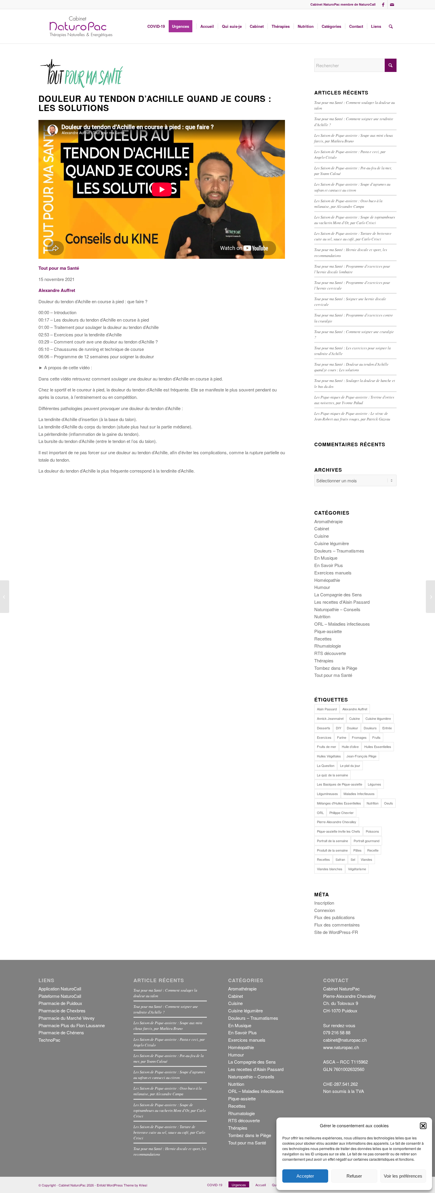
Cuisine (321, 536)
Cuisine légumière (331, 543)
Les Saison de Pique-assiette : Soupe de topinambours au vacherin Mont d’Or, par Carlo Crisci (169, 1110)
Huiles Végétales (329, 756)
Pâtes (357, 850)
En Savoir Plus (328, 565)
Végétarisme (357, 868)
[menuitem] (156, 26)
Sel (353, 859)
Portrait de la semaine (332, 840)
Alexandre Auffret (354, 709)
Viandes (366, 859)
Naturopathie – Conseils (337, 609)
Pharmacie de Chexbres (62, 1010)
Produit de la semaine (332, 850)
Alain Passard (327, 709)
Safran (340, 859)
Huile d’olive (350, 746)
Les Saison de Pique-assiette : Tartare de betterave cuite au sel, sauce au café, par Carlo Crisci (169, 1132)
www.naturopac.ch (341, 1047)
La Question (325, 765)
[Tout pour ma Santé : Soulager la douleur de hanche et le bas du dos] (4, 596)
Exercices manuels (333, 572)
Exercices (324, 737)
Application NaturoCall (59, 988)
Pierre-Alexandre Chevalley (336, 821)
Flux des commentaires (337, 924)
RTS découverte (330, 653)
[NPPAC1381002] (80, 26)
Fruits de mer (326, 746)
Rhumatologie (327, 646)
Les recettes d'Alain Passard (342, 602)
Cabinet (321, 528)
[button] (423, 1126)
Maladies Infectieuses (359, 793)
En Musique (325, 558)
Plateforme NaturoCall (59, 996)
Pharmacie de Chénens (61, 1032)
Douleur (352, 727)
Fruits (376, 737)
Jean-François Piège (361, 756)
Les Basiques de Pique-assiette (339, 784)
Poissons (372, 831)
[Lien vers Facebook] (383, 4)
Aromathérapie (328, 521)
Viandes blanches (329, 868)
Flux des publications (334, 917)
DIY (338, 727)
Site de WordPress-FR (336, 932)
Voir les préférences (403, 1175)
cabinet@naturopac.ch (345, 1040)
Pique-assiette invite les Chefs (338, 831)
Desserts (323, 727)
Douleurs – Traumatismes (339, 550)
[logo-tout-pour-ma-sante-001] (82, 73)
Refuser (354, 1175)
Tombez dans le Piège (335, 668)
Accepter (305, 1175)
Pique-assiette (328, 631)
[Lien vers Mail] (392, 4)
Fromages (359, 737)
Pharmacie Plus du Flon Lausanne (71, 1025)
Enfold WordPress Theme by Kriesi (122, 1185)
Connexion (324, 910)
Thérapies (324, 660)
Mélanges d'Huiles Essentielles (339, 803)
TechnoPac (49, 1040)
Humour (322, 587)
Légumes (374, 784)
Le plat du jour (350, 765)
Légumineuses (327, 793)
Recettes (323, 638)
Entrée (387, 727)
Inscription (324, 903)
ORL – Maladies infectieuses (342, 624)
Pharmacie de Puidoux (60, 1003)
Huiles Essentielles (377, 746)
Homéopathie (327, 580)
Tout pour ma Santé (333, 675)
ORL (320, 812)
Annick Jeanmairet (330, 718)
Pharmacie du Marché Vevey (66, 1018)
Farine (341, 737)
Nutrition (322, 616)
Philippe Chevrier (341, 812)
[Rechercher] (391, 26)
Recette (372, 850)
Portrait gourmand (366, 840)
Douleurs (370, 727)
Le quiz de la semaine (332, 775)
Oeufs (388, 803)
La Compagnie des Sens (338, 594)
